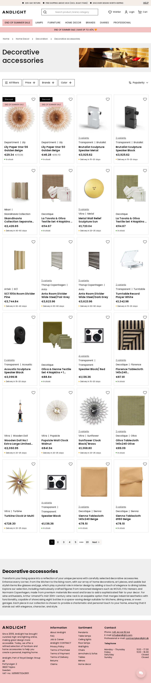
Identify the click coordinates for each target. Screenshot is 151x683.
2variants (84, 138)
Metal (90, 213)
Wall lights (83, 646)
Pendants (83, 632)
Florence (136, 364)
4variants (84, 356)
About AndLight (58, 632)
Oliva (134, 435)
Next (94, 542)
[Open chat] (141, 673)
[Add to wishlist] (33, 99)
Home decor (84, 664)
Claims (53, 664)
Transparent (86, 142)
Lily (24, 142)
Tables (81, 657)
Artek (7, 289)
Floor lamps (84, 643)
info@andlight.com (122, 635)
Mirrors (81, 660)
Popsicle (55, 435)
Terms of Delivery (59, 657)
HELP (146, 2)
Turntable (139, 289)
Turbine (17, 511)
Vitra (81, 213)
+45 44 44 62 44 (121, 632)
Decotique (47, 214)
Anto (44, 289)
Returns (54, 660)
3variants (84, 209)
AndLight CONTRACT (60, 643)
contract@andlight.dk (137, 638)
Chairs (81, 650)
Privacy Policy (57, 646)
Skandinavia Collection (17, 214)
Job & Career (57, 639)
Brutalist (101, 142)
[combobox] (69, 12)
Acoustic (27, 364)
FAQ (52, 636)
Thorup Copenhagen (53, 285)
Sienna (97, 511)
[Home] (16, 12)
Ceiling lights (84, 639)
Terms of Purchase (60, 650)
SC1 (16, 289)
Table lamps (84, 636)
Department (11, 142)
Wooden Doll (20, 435)
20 (87, 542)
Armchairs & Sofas (87, 653)
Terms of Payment (60, 653)
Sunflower (93, 435)
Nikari (7, 209)
